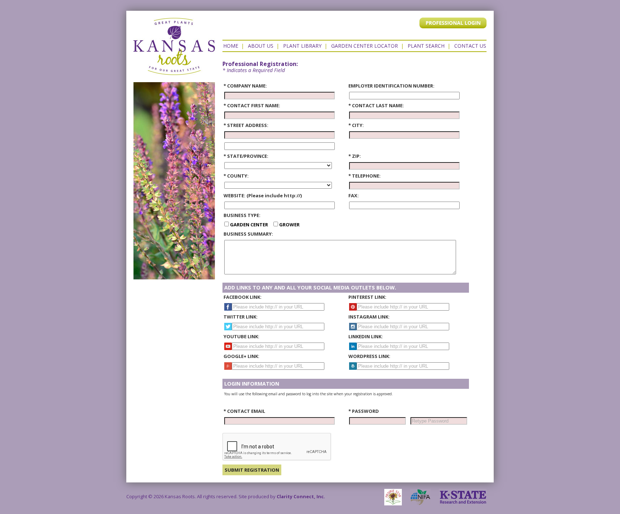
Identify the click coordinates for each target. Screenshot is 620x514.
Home (230, 45)
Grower (289, 224)
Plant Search (426, 45)
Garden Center (250, 224)
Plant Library (302, 45)
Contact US (470, 45)
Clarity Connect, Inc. (301, 496)
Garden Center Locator (364, 45)
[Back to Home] (174, 71)
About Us (260, 45)
